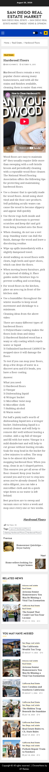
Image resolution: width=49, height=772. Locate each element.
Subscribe (46, 33)
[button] (2, 33)
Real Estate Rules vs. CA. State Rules (33, 730)
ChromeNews (38, 765)
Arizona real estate (30, 585)
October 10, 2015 (29, 65)
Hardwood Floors (34, 532)
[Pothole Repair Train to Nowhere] (11, 749)
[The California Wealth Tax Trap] (11, 648)
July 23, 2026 (30, 621)
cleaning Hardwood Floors (14, 532)
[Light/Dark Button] (35, 33)
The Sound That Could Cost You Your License (33, 615)
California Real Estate (31, 606)
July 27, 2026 (30, 735)
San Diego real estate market (24, 14)
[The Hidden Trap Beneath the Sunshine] (11, 708)
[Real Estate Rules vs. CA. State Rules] (11, 728)
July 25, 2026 (30, 755)
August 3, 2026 (31, 693)
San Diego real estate (31, 643)
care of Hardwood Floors (20, 529)
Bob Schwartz (11, 65)
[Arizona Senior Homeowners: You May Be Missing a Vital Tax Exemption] (11, 592)
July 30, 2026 (30, 715)
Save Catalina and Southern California (33, 688)
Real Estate (8, 55)
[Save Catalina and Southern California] (11, 688)
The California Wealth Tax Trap (31, 648)
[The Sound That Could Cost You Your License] (11, 613)
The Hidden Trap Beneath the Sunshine (34, 710)
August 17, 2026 (31, 653)
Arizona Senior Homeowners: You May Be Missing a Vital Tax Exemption (33, 596)
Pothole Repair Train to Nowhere (33, 750)
